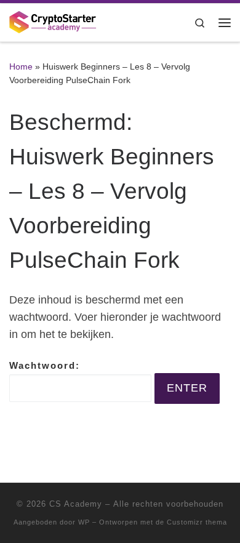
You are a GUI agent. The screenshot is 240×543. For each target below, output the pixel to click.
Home (21, 66)
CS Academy (75, 504)
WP (84, 522)
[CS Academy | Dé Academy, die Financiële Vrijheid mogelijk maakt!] (53, 21)
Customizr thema (197, 522)
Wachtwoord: (44, 365)
